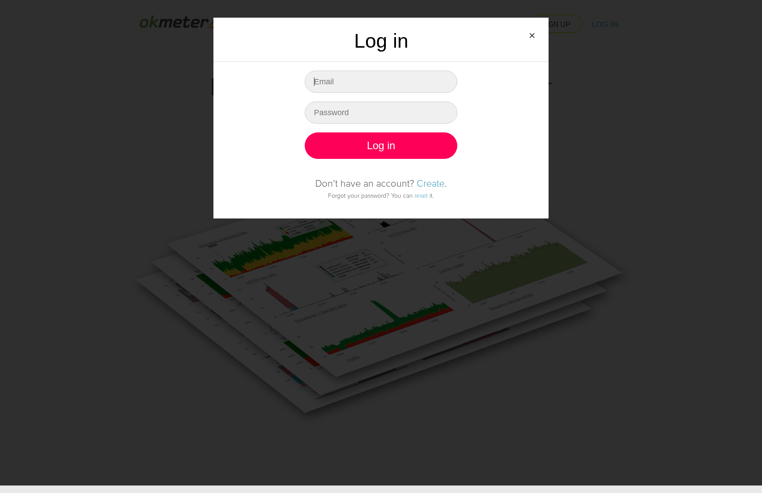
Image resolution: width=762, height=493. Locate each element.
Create (430, 184)
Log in (381, 145)
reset (421, 195)
